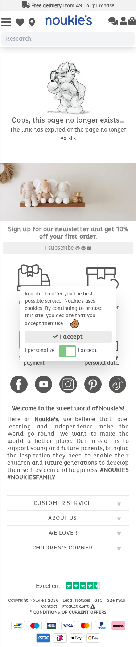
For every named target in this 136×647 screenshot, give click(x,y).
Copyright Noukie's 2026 (34, 600)
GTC (99, 600)
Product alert (76, 606)
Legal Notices (77, 600)
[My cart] (132, 22)
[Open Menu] (6, 23)
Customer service (62, 502)
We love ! (62, 532)
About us (62, 517)
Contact (50, 606)
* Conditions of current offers (68, 612)
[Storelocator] (32, 23)
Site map (117, 600)
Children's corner (62, 547)
